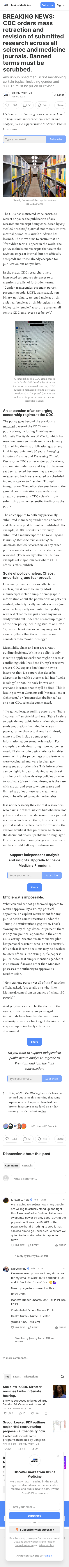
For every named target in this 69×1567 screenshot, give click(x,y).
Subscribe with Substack (37, 1529)
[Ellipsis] (64, 1199)
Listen (61, 95)
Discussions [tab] (31, 1376)
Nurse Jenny (18, 1268)
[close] (58, 1456)
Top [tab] (7, 1376)
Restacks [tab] (27, 1165)
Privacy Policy (46, 1545)
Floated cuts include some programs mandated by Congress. (24, 1437)
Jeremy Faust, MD (22, 93)
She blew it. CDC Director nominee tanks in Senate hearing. (22, 1391)
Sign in (61, 5)
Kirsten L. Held (20, 1199)
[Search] (62, 1376)
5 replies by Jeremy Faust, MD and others (35, 1339)
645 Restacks (50, 1126)
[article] (34, 1400)
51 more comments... (15, 1358)
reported (9, 426)
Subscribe (48, 5)
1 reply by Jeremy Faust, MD (31, 1256)
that (43, 1111)
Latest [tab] (17, 1376)
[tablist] (19, 1165)
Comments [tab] (11, 1165)
